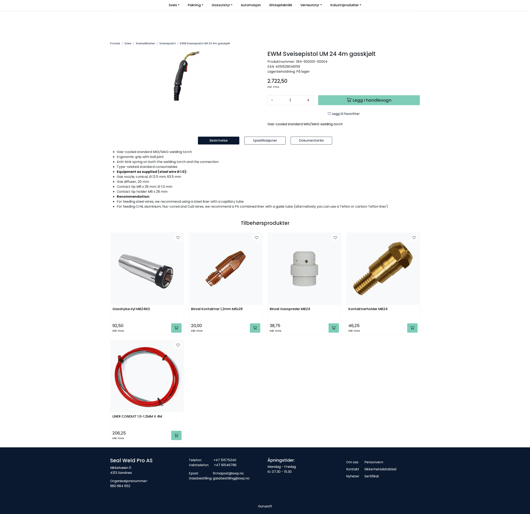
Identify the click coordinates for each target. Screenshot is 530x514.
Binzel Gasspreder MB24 (290, 309)
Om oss (352, 462)
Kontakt (352, 469)
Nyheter (352, 476)
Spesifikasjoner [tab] (265, 140)
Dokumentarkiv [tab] (311, 140)
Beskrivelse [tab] (219, 140)
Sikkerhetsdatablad (380, 469)
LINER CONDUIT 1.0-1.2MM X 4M (137, 416)
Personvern (373, 462)
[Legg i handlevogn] (176, 328)
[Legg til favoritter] (178, 238)
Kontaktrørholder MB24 (368, 309)
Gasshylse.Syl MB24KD (131, 309)
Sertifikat (371, 476)
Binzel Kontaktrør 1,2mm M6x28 (217, 309)
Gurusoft (265, 506)
